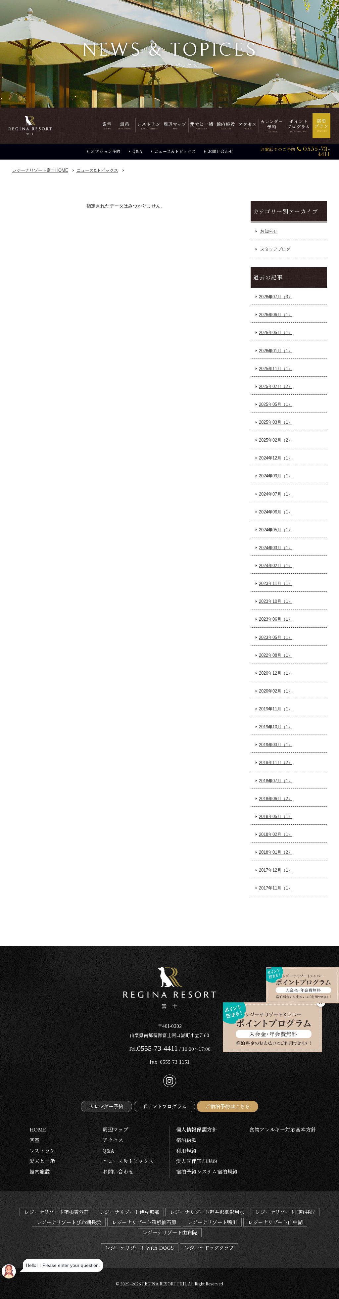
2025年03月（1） (275, 422)
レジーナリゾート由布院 (169, 1232)
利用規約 (186, 1150)
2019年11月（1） (275, 708)
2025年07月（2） (275, 386)
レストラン (42, 1150)
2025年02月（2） (275, 440)
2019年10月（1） (275, 726)
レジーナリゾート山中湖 (275, 1222)
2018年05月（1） (275, 816)
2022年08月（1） (275, 655)
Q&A (137, 151)
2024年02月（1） (275, 565)
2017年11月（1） (275, 888)
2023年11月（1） (275, 583)
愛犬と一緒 (42, 1160)
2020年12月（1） (275, 673)
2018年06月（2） (275, 798)
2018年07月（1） (275, 780)
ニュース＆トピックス (128, 1160)
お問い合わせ (220, 151)
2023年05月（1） (275, 637)
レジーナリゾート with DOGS (139, 1247)
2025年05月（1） (275, 404)
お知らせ (268, 231)
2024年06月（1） (275, 511)
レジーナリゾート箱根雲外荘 (56, 1211)
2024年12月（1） (275, 458)
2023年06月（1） (275, 619)
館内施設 (39, 1171)
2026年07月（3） (275, 296)
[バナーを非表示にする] (268, 968)
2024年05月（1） (275, 529)
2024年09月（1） (275, 475)
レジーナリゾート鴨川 (212, 1222)
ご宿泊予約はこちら (227, 1106)
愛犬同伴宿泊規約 (197, 1160)
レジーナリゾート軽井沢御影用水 (207, 1211)
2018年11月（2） (275, 762)
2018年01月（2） (275, 852)
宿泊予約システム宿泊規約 (207, 1171)
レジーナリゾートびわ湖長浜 (68, 1222)
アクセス (113, 1139)
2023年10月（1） (275, 601)
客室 (34, 1139)
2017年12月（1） (275, 870)
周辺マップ (115, 1129)
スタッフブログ (275, 249)
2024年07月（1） (275, 494)
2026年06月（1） (275, 314)
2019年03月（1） (275, 744)
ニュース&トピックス (175, 151)
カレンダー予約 (106, 1106)
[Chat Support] (9, 1271)
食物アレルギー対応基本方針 (282, 1129)
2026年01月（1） (275, 350)
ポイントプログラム (164, 1106)
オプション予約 (106, 151)
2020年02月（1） (275, 691)
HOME (40, 170)
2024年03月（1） (275, 547)
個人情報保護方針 (197, 1129)
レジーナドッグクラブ (209, 1247)
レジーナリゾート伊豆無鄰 (129, 1211)
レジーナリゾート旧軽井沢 (285, 1211)
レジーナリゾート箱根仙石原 (144, 1222)
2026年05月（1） (275, 332)
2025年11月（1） (275, 368)
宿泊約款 (186, 1139)
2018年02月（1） (275, 834)
